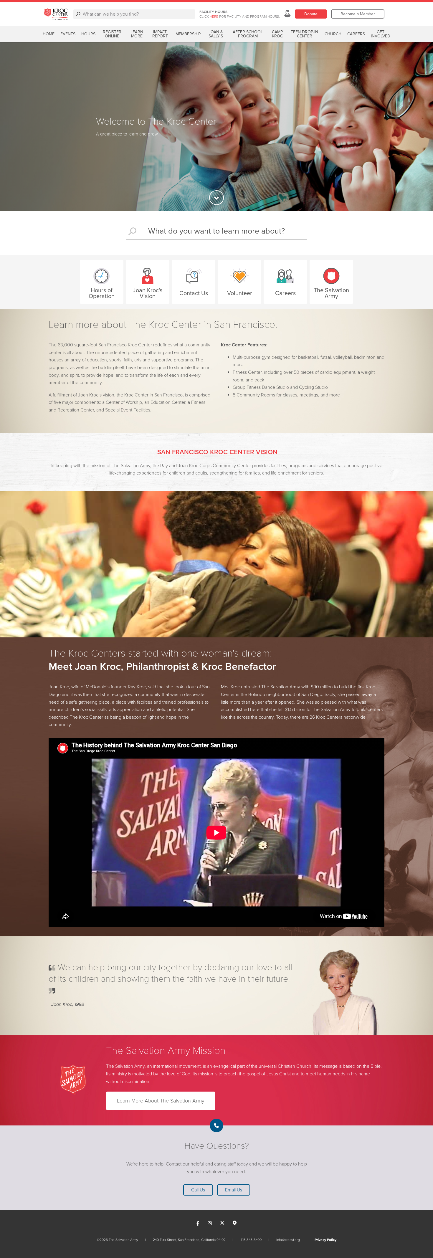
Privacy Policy (325, 1240)
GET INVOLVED (380, 34)
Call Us (198, 1190)
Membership (188, 34)
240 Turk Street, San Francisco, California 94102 (189, 1240)
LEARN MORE (136, 34)
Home (48, 34)
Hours (88, 34)
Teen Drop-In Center (304, 34)
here (214, 16)
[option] (216, 126)
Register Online (112, 34)
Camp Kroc (277, 34)
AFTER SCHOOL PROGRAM (248, 34)
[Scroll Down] (216, 197)
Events (67, 34)
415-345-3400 (251, 1240)
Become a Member (358, 13)
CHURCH (333, 34)
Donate (311, 13)
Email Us (233, 1190)
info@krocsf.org (288, 1240)
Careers (356, 34)
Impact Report (160, 34)
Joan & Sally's (216, 34)
